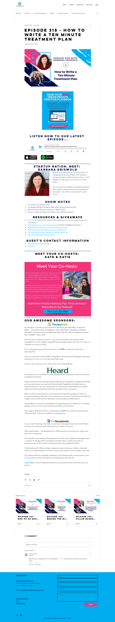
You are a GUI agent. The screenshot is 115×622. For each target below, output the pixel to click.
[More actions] (90, 25)
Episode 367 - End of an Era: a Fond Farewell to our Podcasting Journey (28, 517)
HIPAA (52, 13)
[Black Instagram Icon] (21, 615)
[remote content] (57, 148)
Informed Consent (62, 13)
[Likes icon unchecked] (30, 564)
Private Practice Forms (78, 13)
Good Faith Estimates (39, 13)
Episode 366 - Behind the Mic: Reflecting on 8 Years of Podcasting (57, 517)
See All (98, 495)
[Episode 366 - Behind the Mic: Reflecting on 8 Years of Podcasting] (58, 506)
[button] (97, 13)
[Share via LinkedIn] (34, 480)
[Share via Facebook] (25, 480)
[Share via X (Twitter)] (30, 480)
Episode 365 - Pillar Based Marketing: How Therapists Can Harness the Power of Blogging (86, 517)
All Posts (18, 13)
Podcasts (27, 13)
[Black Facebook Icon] (17, 615)
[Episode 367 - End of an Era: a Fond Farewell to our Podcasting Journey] (29, 506)
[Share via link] (38, 480)
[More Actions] (90, 554)
